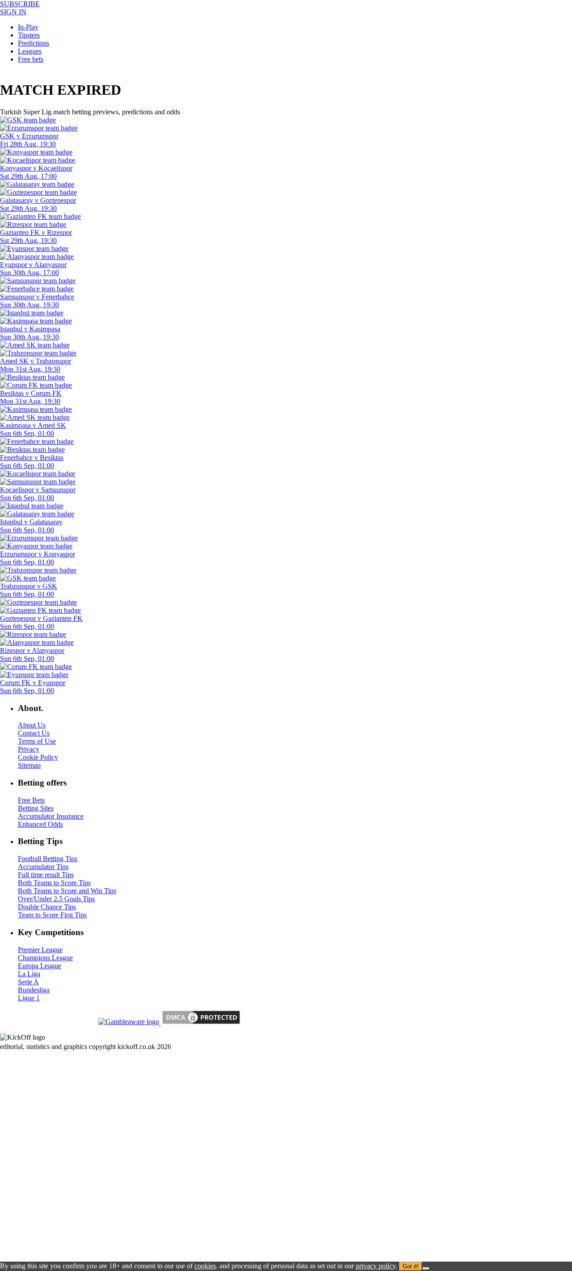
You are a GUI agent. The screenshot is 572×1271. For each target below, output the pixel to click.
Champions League (45, 958)
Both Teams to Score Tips (54, 882)
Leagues (30, 51)
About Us (32, 725)
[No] (425, 1268)
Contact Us (34, 733)
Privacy (28, 749)
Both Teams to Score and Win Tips (67, 891)
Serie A (28, 982)
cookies (205, 1266)
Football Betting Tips (47, 858)
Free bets (30, 59)
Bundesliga (34, 990)
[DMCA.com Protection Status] (200, 1023)
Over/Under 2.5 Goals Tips (56, 899)
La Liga (29, 974)
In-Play (28, 27)
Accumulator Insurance (51, 816)
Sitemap (29, 765)
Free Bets (31, 800)
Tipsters (29, 35)
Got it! (411, 1266)
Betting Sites (36, 808)
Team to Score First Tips (52, 915)
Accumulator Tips (43, 866)
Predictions (33, 43)
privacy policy (375, 1266)
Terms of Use (37, 741)
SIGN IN (13, 12)
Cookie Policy (38, 757)
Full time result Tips (46, 874)
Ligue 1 (29, 998)
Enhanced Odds (40, 824)
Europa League (39, 966)
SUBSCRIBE (20, 4)
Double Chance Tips (47, 907)
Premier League (40, 949)
